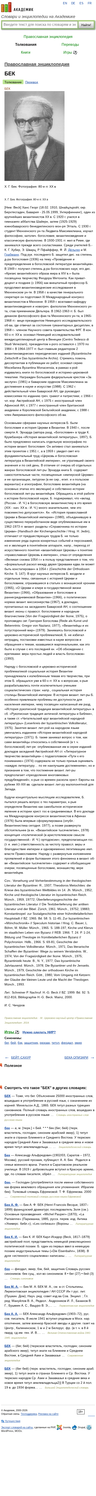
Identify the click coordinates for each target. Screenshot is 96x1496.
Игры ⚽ (70, 52)
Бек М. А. (11, 1286)
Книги (25, 52)
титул (55, 1042)
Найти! (86, 25)
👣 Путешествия (10, 1421)
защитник (31, 1042)
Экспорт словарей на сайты (17, 1427)
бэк (20, 1042)
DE (73, 3)
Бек (7, 1155)
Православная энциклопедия (48, 37)
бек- (7, 1182)
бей (13, 1042)
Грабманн (11, 254)
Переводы (70, 44)
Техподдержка (29, 1414)
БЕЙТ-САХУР (21, 1057)
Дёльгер (74, 250)
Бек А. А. (11, 1314)
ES (81, 3)
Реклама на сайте (48, 1414)
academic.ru (17, 7)
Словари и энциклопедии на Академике (38, 16)
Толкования (25, 44)
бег (6, 1042)
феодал (67, 1042)
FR (90, 3)
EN (65, 3)
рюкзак (45, 1042)
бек (7, 1128)
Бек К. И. (11, 1237)
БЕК (7, 1096)
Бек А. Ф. (11, 1204)
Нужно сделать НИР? (39, 1032)
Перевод (31, 82)
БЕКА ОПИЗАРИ (76, 1057)
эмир (78, 1042)
